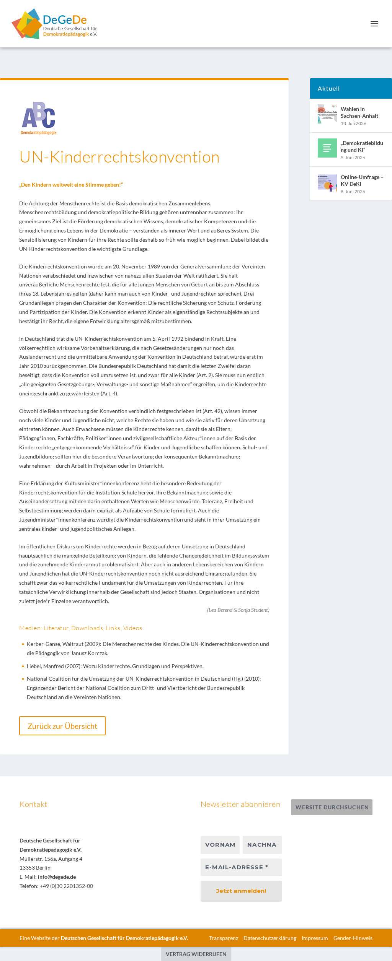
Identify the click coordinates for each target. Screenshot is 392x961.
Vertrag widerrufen (196, 954)
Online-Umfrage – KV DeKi (362, 180)
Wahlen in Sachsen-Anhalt (359, 112)
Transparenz (223, 938)
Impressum (315, 938)
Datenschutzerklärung (269, 938)
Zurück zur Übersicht (62, 725)
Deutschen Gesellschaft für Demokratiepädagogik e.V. (124, 938)
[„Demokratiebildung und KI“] (327, 148)
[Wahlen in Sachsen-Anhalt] (327, 114)
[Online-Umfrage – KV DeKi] (327, 182)
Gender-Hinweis (352, 938)
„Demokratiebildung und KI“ (362, 146)
